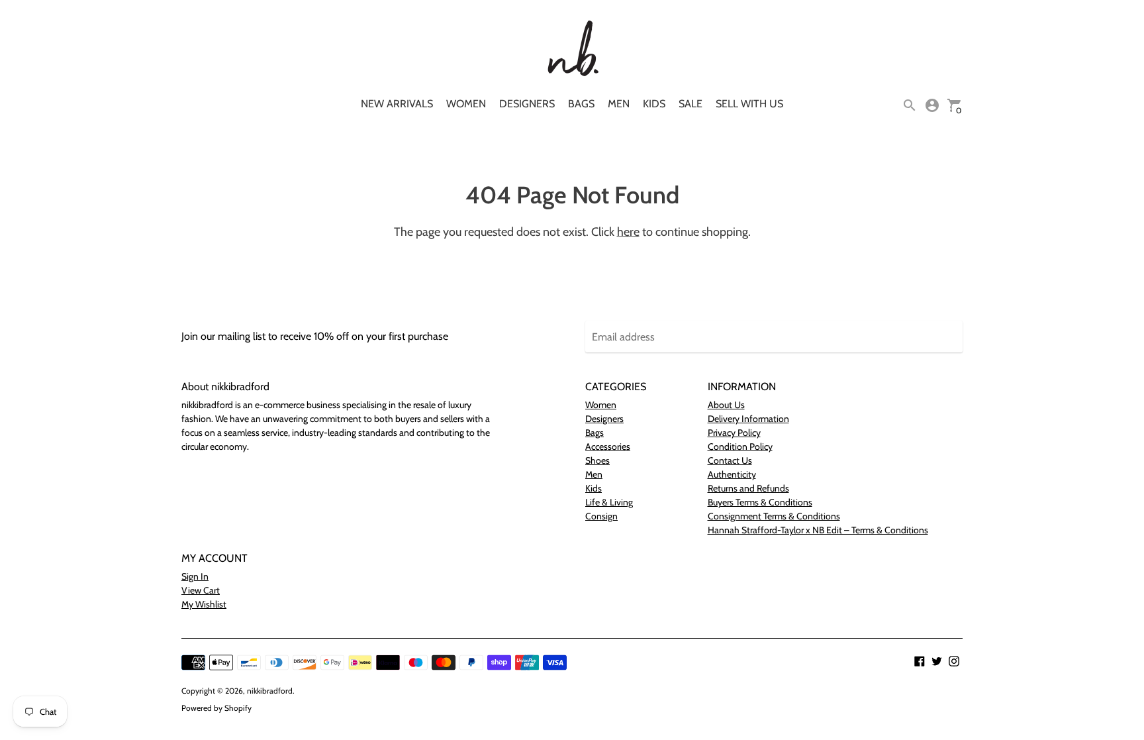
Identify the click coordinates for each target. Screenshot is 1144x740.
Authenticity (732, 474)
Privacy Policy (734, 433)
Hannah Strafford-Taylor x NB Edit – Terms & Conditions (818, 530)
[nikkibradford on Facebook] (919, 660)
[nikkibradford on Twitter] (936, 660)
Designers (527, 103)
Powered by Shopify (216, 708)
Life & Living (609, 502)
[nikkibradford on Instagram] (954, 660)
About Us (726, 405)
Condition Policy (740, 446)
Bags (581, 103)
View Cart (200, 590)
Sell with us (749, 103)
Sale (690, 103)
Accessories (607, 446)
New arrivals (397, 103)
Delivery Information (748, 419)
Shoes (597, 460)
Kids (654, 103)
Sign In (195, 576)
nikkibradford (270, 691)
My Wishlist (203, 604)
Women (466, 103)
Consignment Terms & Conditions (774, 516)
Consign (601, 516)
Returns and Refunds (748, 488)
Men (619, 103)
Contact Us (730, 460)
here (628, 232)
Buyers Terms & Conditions (760, 502)
